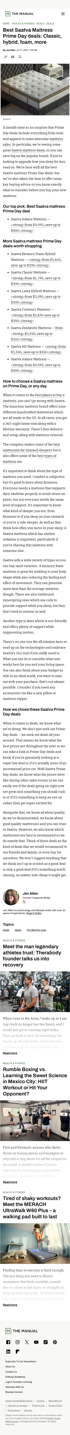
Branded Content (14, 1392)
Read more (10, 1053)
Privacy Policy (55, 1405)
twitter (24, 901)
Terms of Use (38, 1405)
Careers (41, 1400)
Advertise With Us (14, 1387)
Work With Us (55, 1400)
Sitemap (28, 1410)
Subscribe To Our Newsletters (20, 1361)
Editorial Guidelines (15, 1377)
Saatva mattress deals (28, 150)
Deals (6, 930)
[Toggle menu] (63, 13)
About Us (10, 1366)
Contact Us (11, 1371)
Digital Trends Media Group (18, 1400)
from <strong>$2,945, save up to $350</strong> (37, 333)
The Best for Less (36, 930)
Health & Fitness (14, 940)
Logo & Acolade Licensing (18, 1382)
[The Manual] (19, 13)
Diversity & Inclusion (18, 1405)
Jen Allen (10, 50)
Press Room (14, 1410)
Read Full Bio (33, 913)
